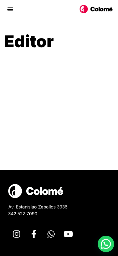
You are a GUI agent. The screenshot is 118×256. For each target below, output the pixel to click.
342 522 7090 (22, 213)
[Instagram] (16, 234)
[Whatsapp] (51, 234)
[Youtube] (68, 234)
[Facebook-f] (34, 234)
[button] (10, 9)
